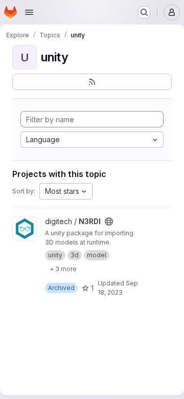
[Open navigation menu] (29, 12)
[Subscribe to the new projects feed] (92, 82)
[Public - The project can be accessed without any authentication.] (109, 221)
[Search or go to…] (144, 12)
